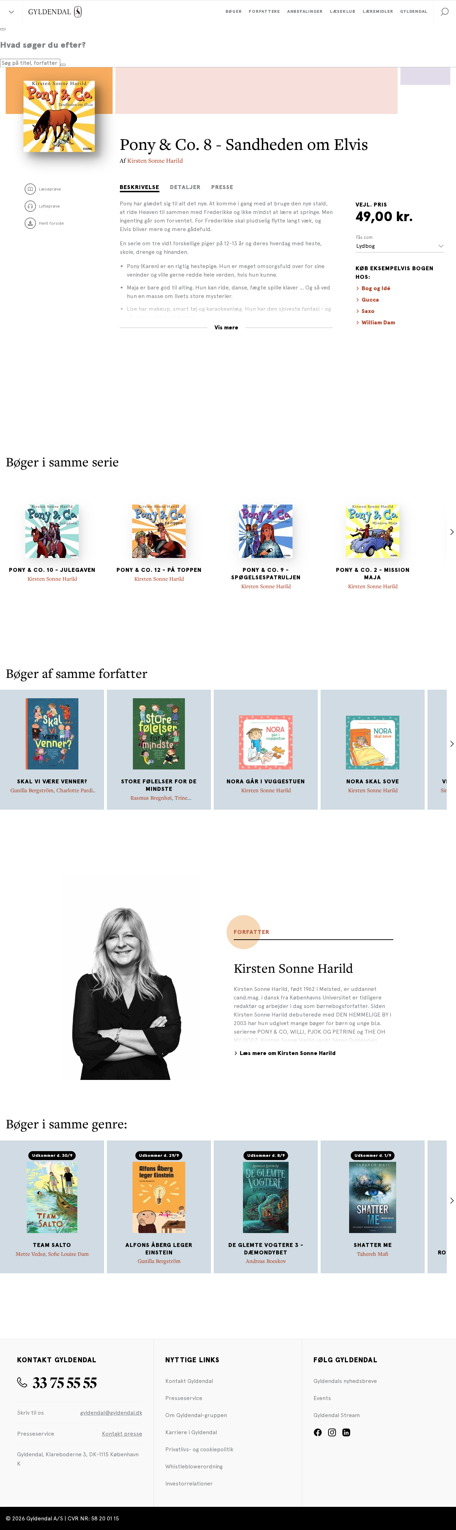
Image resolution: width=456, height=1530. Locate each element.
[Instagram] (332, 1434)
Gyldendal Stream (337, 1415)
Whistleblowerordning (194, 1466)
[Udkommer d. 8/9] (265, 1197)
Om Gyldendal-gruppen (196, 1415)
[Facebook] (318, 1434)
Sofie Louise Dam (68, 1253)
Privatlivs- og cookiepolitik (199, 1449)
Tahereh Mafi (372, 1253)
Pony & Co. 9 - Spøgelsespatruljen (266, 573)
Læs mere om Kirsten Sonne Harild (288, 1053)
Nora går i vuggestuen (266, 781)
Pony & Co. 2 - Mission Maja (373, 573)
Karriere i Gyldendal (191, 1432)
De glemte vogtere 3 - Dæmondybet (266, 1248)
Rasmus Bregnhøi (151, 797)
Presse (222, 187)
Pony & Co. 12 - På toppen (159, 570)
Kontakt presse (122, 1433)
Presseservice (183, 1398)
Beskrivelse (139, 187)
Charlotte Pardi (74, 790)
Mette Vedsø (30, 1253)
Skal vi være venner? (52, 781)
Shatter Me (373, 1245)
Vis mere (226, 327)
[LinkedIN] (346, 1434)
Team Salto (52, 1245)
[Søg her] (63, 65)
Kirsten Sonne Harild (155, 160)
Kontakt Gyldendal (189, 1381)
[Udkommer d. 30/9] (52, 1197)
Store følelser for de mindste (159, 785)
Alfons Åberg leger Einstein (158, 1248)
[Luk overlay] (3, 29)
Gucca (370, 300)
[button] (445, 11)
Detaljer (185, 187)
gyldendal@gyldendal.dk (111, 1412)
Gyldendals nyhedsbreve (345, 1381)
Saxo (368, 311)
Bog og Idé (376, 288)
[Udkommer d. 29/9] (159, 1197)
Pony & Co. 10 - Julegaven (52, 570)
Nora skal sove (372, 781)
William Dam (378, 322)
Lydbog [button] (365, 245)
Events (322, 1398)
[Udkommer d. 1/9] (372, 1197)
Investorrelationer (189, 1483)
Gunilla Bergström (31, 790)
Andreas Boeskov (266, 1260)
